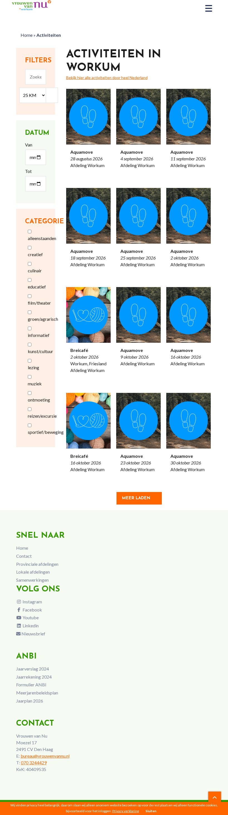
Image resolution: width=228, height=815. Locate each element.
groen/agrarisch (43, 319)
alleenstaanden (42, 238)
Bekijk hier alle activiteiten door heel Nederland (107, 77)
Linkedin (30, 625)
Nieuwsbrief (33, 633)
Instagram (32, 601)
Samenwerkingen (32, 580)
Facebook (32, 609)
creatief (35, 254)
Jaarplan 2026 (29, 700)
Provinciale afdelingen (37, 564)
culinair (35, 270)
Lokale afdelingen (33, 571)
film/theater (39, 302)
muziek (35, 383)
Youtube (30, 617)
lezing (33, 367)
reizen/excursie (42, 415)
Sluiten (150, 811)
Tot (28, 171)
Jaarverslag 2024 (32, 668)
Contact (24, 556)
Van (28, 144)
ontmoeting (39, 399)
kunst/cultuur (40, 351)
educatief (37, 286)
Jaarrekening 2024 (34, 676)
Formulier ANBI (31, 684)
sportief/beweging (46, 432)
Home (27, 35)
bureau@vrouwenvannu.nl (45, 755)
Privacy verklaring (125, 811)
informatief (38, 335)
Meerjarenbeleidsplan (37, 692)
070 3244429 (34, 762)
